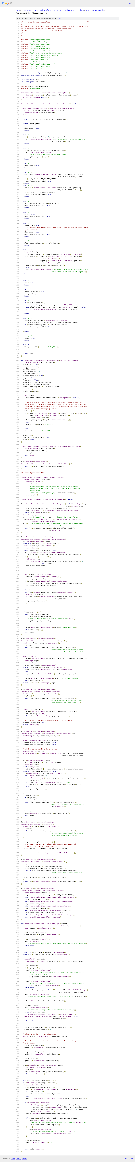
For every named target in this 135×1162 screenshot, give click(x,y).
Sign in (130, 3)
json (131, 1159)
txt (126, 1159)
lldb (82, 10)
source (88, 10)
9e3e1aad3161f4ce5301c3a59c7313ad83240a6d (55, 10)
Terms (24, 1159)
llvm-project (26, 10)
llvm (18, 10)
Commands (98, 10)
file (59, 18)
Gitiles (13, 1159)
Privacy (18, 1159)
